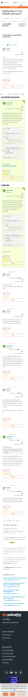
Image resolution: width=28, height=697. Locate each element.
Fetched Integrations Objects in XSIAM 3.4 (13, 603)
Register (14, 2)
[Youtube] (11, 672)
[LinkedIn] (16, 672)
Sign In (19, 2)
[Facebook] (21, 672)
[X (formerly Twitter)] (7, 672)
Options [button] (22, 25)
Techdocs (5, 662)
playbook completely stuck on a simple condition (15, 578)
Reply (13, 86)
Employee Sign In (24, 2)
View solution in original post (10, 166)
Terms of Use (6, 638)
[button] (5, 694)
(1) (10, 174)
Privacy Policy (6, 635)
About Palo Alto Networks (10, 622)
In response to (16, 277)
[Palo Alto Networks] (14, 615)
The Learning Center (9, 656)
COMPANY (6, 619)
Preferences (21, 694)
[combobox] (8, 18)
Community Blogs (7, 650)
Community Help (7, 653)
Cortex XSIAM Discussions (9, 605)
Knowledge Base (7, 659)
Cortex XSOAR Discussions (9, 579)
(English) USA (24, 5)
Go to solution (13, 45)
